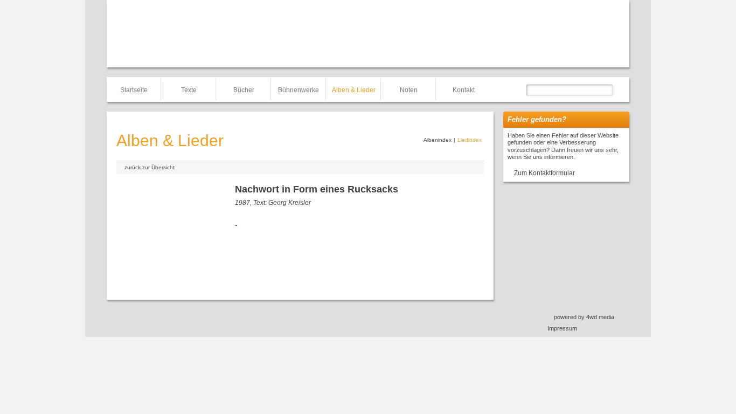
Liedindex (469, 140)
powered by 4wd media (584, 317)
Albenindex (437, 140)
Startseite (134, 90)
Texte (189, 90)
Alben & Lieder (354, 90)
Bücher (243, 90)
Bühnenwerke (298, 90)
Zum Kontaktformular (544, 173)
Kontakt (464, 90)
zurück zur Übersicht (149, 167)
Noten (409, 90)
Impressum (562, 328)
